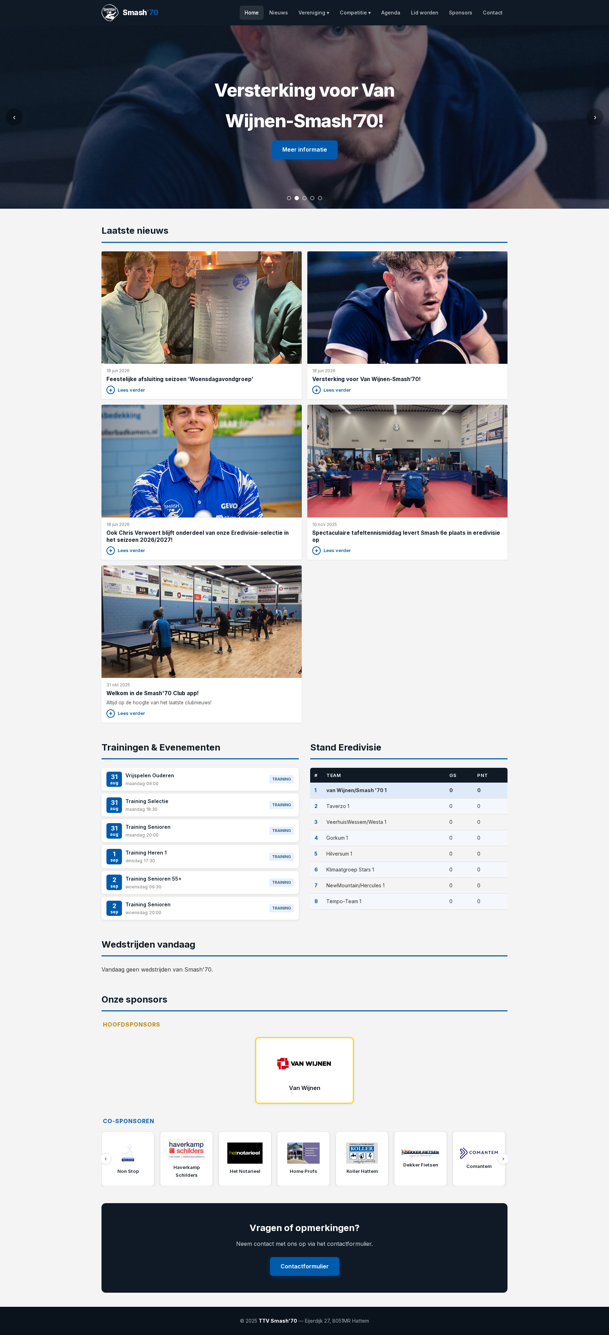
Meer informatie (304, 149)
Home (252, 13)
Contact (493, 13)
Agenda (390, 13)
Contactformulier (305, 1266)
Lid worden (424, 13)
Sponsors (460, 13)
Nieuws (278, 13)
